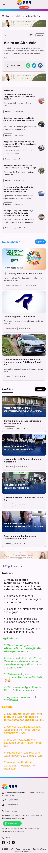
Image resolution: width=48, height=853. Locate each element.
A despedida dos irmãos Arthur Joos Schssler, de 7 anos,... (17, 151)
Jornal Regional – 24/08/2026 (19, 316)
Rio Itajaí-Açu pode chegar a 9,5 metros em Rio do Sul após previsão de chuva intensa (18, 213)
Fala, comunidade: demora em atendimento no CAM (20, 537)
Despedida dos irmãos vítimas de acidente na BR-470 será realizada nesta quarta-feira (19, 144)
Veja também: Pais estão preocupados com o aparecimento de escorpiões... (18, 197)
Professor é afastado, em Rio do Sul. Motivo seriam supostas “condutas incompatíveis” (18, 189)
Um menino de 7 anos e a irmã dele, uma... (17, 104)
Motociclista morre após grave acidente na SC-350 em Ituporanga (19, 166)
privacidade (19, 831)
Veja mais (40, 242)
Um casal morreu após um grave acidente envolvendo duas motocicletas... (19, 128)
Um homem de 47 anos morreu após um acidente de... (18, 173)
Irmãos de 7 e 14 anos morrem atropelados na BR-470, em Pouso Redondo (19, 96)
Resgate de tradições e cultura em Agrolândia (22, 460)
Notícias (18, 16)
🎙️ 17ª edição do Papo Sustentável (23, 273)
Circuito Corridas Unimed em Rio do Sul (23, 498)
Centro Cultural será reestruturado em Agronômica (22, 422)
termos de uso (7, 831)
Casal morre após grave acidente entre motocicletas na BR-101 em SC (18, 120)
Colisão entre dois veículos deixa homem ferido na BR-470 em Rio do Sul (23, 362)
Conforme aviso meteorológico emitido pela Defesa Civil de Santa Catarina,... (18, 220)
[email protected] (12, 804)
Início (8, 16)
